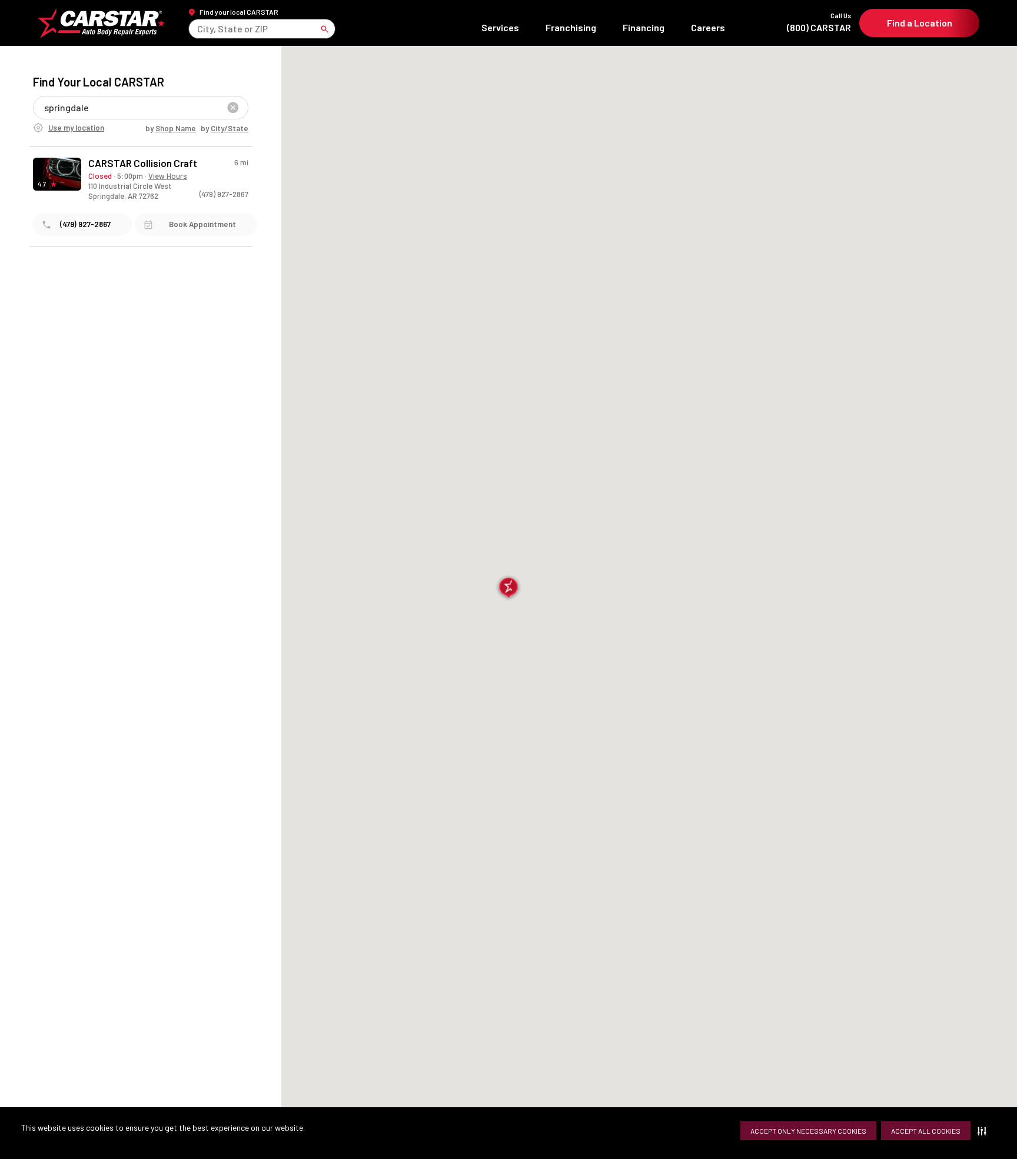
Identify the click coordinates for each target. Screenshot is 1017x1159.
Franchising (571, 27)
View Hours (167, 176)
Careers (708, 27)
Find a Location (919, 22)
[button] (984, 1130)
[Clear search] (233, 108)
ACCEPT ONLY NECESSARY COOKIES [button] (808, 1131)
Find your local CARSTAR (239, 12)
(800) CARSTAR (819, 23)
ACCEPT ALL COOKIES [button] (925, 1131)
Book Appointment (202, 224)
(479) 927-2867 (224, 194)
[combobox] (198, 28)
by (170, 128)
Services (500, 27)
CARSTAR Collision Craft (142, 163)
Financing (643, 27)
